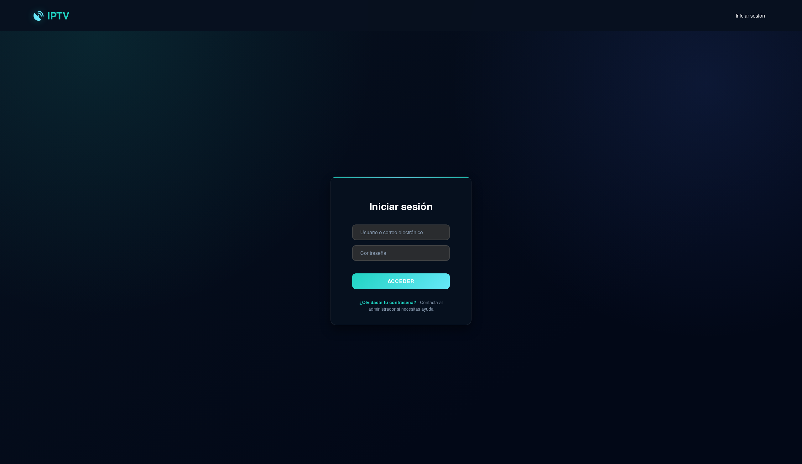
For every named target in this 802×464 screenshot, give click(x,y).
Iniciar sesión (750, 15)
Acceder (401, 281)
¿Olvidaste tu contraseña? (387, 302)
